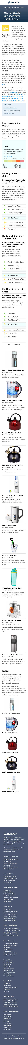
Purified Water (7, 1023)
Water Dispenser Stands (10, 945)
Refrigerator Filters (9, 968)
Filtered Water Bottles (10, 876)
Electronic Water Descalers (11, 859)
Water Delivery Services (10, 953)
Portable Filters (8, 874)
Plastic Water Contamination (11, 936)
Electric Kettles (8, 890)
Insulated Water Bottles (10, 915)
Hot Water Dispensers (9, 955)
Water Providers (7, 7)
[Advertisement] (14, 810)
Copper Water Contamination (12, 928)
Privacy (20, 1036)
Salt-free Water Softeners (11, 1006)
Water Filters (8, 960)
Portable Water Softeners (10, 1002)
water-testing (13, 92)
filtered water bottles (8, 96)
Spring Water (7, 1027)
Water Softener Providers (10, 1004)
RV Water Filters (8, 882)
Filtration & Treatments (11, 857)
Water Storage (7, 1029)
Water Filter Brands (9, 976)
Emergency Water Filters (10, 878)
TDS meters (19, 96)
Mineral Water (7, 1022)
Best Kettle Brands (9, 896)
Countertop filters (8, 962)
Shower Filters (8, 974)
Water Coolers (7, 951)
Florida (14, 7)
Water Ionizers (7, 861)
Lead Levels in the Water (10, 108)
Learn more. (11, 851)
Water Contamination (10, 925)
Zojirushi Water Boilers (10, 894)
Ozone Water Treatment (10, 863)
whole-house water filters (16, 100)
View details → (8, 156)
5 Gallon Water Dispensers (11, 943)
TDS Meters (7, 983)
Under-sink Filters (8, 970)
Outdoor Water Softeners (10, 1001)
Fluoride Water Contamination (12, 930)
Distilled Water (8, 1018)
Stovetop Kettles (8, 899)
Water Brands (7, 909)
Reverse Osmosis (8, 865)
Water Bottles (8, 906)
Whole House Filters (9, 972)
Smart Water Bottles (9, 918)
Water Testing (7, 985)
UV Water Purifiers (9, 869)
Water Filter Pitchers (9, 880)
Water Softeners (9, 996)
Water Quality (8, 981)
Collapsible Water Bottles (11, 911)
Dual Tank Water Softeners (11, 999)
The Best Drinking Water (10, 987)
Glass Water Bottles (9, 913)
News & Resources (9, 113)
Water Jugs (7, 947)
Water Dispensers (9, 941)
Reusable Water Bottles (10, 916)
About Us (7, 1036)
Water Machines (8, 949)
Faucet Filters (7, 964)
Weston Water (20, 7)
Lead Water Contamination (11, 934)
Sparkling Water (8, 1025)
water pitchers (20, 94)
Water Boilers (7, 901)
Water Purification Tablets (11, 867)
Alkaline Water (8, 1014)
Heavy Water (7, 1020)
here (3, 84)
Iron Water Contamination (11, 932)
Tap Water (6, 991)
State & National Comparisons (12, 110)
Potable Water (7, 989)
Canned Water (7, 1016)
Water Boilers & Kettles (11, 887)
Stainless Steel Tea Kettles (11, 897)
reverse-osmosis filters (9, 98)
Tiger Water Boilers (9, 892)
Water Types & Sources (11, 1011)
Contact (14, 1036)
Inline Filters (7, 966)
